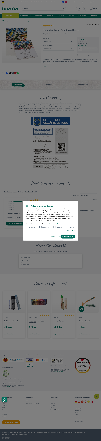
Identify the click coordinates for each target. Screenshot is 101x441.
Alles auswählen (67, 236)
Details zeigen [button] (70, 230)
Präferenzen (45, 227)
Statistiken (59, 227)
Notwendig (32, 227)
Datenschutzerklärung (55, 223)
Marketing (72, 227)
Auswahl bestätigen (54, 236)
